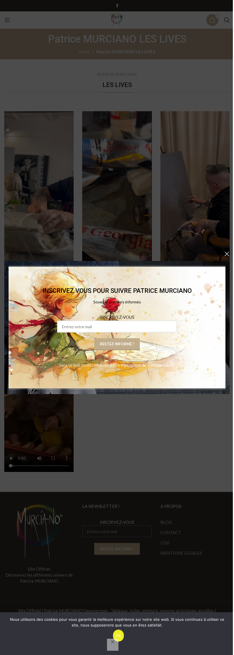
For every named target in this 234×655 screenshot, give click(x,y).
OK (118, 635)
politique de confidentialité (149, 365)
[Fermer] (227, 254)
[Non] (112, 645)
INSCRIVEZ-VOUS (117, 317)
